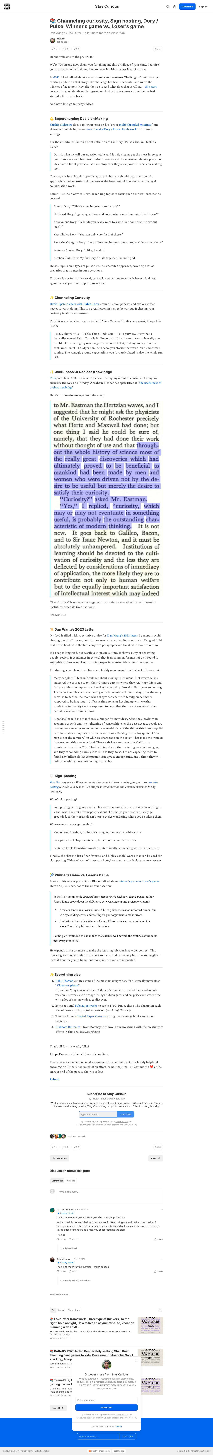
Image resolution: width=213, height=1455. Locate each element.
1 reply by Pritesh (68, 1248)
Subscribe (187, 6)
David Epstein (59, 304)
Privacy (23, 1451)
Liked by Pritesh (66, 1213)
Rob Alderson (64, 981)
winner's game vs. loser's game (139, 881)
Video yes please (67, 985)
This (53, 378)
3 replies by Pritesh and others (75, 1280)
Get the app (119, 1451)
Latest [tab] (61, 1310)
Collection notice (42, 1451)
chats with (76, 304)
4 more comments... (60, 1294)
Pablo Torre (91, 304)
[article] (106, 1330)
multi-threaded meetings (135, 125)
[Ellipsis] (161, 1209)
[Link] (45, 118)
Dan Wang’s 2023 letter (122, 635)
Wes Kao (55, 782)
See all (56, 1408)
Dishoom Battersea (67, 1027)
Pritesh (61, 39)
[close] (136, 1360)
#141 (56, 77)
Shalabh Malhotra (66, 1209)
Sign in (203, 6)
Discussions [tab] (74, 1310)
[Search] (168, 6)
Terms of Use (122, 1414)
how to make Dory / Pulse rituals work (111, 129)
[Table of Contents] (3, 727)
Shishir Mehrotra (61, 125)
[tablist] (63, 1181)
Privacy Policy (130, 1417)
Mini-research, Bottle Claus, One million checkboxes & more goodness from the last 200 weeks (90, 1333)
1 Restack (81, 1136)
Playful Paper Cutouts (91, 1016)
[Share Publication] (175, 6)
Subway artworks (86, 1005)
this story (151, 86)
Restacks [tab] (70, 1180)
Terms (31, 1451)
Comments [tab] (57, 1180)
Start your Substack (100, 1451)
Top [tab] (53, 1310)
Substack (181, 1451)
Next (153, 1158)
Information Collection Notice (105, 1417)
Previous (62, 1158)
